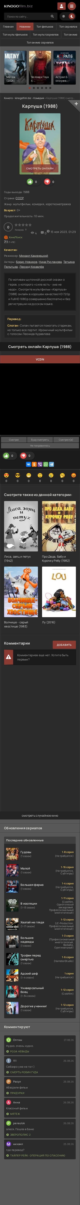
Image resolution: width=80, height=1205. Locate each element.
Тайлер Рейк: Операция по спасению (37, 1155)
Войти (61, 6)
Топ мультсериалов (46, 34)
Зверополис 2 (20, 1134)
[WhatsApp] (45, 464)
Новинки (25, 26)
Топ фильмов (45, 26)
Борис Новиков (26, 262)
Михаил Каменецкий (33, 256)
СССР (20, 198)
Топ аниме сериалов (40, 42)
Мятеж (15, 1114)
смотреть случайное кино (40, 815)
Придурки (17, 1093)
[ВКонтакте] (28, 464)
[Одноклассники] (34, 464)
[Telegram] (51, 464)
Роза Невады (19, 1051)
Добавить (64, 645)
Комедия (38, 98)
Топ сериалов (68, 26)
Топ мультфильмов (15, 34)
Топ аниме (71, 34)
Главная (8, 26)
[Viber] (40, 464)
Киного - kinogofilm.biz (17, 98)
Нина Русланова (50, 262)
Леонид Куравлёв (31, 267)
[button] (30, 88)
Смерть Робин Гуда (24, 1072)
